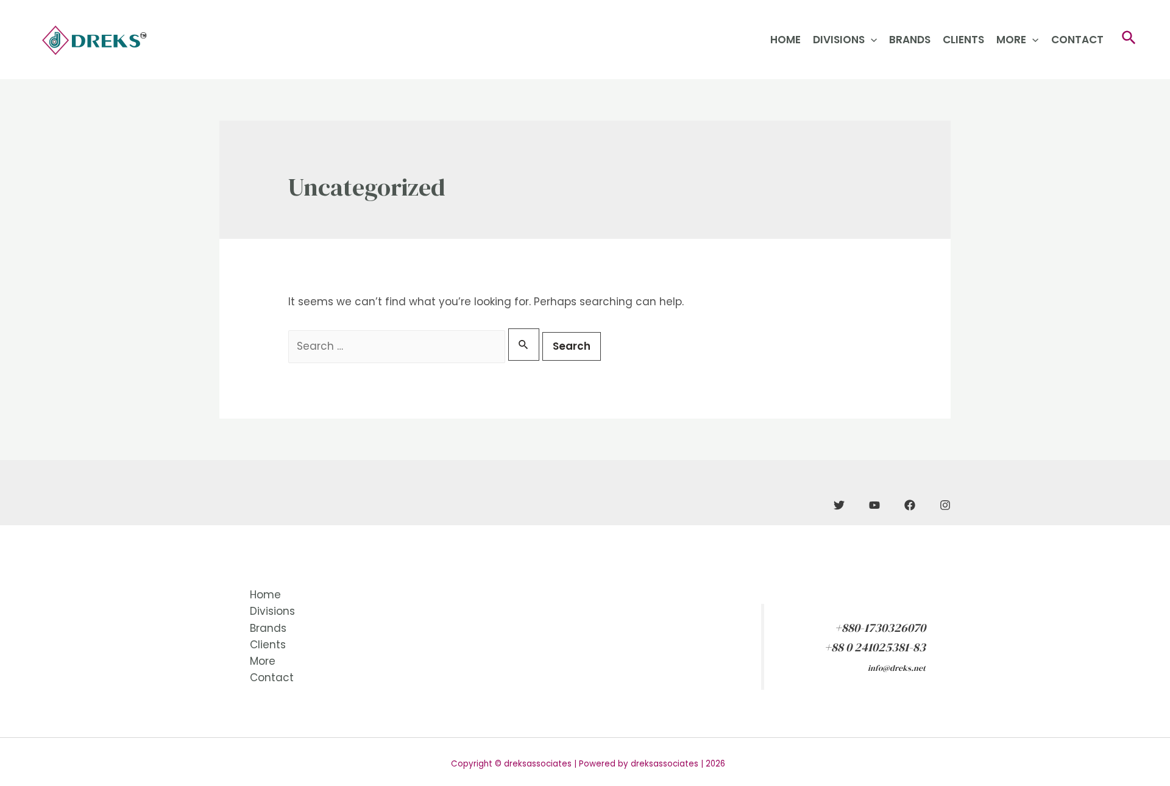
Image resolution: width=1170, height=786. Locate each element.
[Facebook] (909, 505)
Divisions (839, 39)
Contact (1077, 39)
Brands (910, 39)
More (1011, 39)
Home (785, 39)
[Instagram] (945, 505)
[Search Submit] (523, 344)
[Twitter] (839, 505)
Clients (963, 39)
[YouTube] (874, 505)
